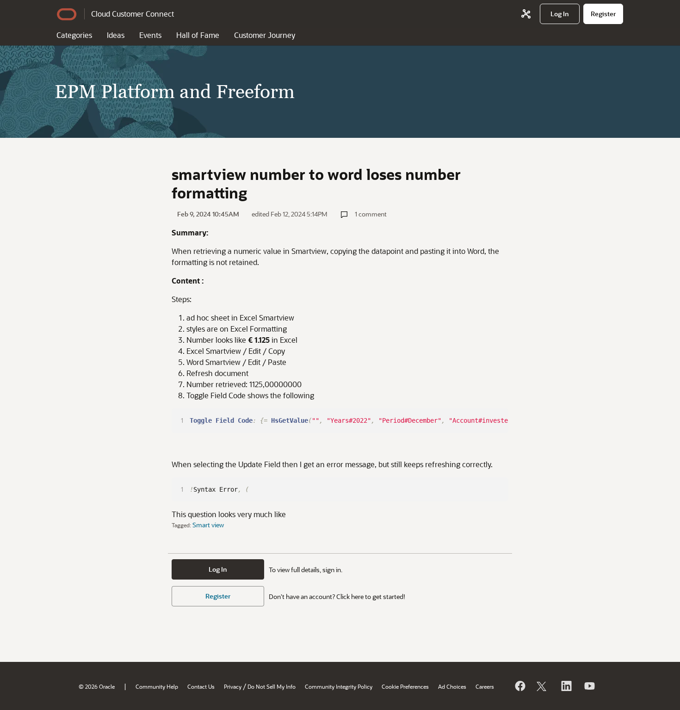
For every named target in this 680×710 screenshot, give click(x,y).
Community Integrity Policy (338, 686)
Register (217, 596)
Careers (485, 686)
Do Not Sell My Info (271, 686)
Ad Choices (452, 686)
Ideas (115, 35)
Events (150, 35)
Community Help (157, 686)
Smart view (208, 524)
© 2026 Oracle (97, 686)
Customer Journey (264, 35)
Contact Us (201, 686)
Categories (74, 35)
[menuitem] (560, 14)
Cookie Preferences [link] (405, 686)
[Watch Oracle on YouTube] (589, 685)
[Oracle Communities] (526, 13)
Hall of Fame (197, 35)
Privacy (232, 686)
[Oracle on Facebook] (519, 685)
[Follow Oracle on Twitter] (543, 685)
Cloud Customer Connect (132, 14)
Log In (218, 569)
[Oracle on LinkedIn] (566, 685)
